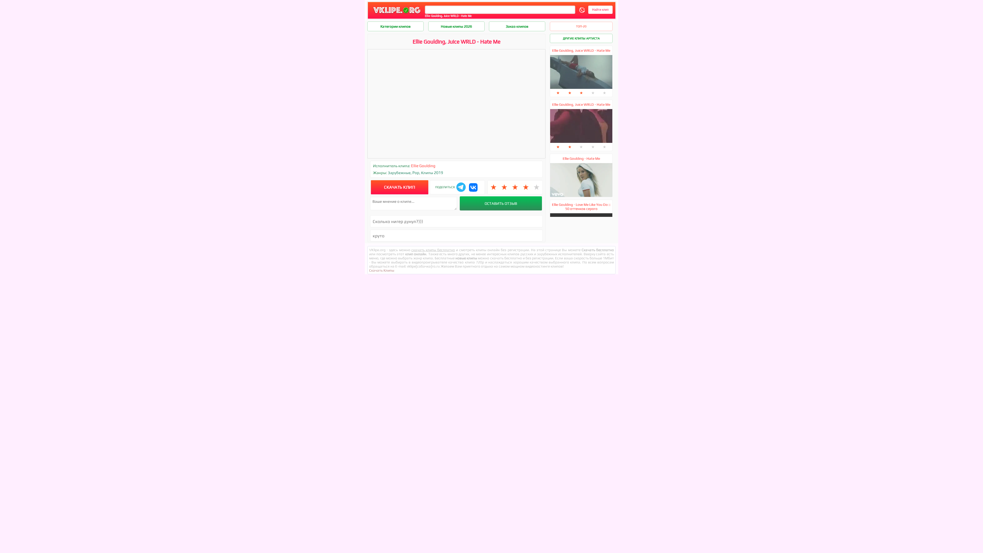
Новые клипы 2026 (456, 26)
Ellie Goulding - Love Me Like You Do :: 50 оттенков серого (581, 207)
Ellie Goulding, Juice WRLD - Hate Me (581, 50)
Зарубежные (399, 173)
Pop (415, 173)
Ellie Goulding (423, 166)
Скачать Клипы (381, 270)
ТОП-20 (581, 26)
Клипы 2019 (432, 173)
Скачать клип (399, 187)
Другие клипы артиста (581, 38)
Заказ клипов (517, 26)
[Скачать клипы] (396, 13)
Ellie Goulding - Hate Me (581, 158)
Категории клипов (395, 26)
